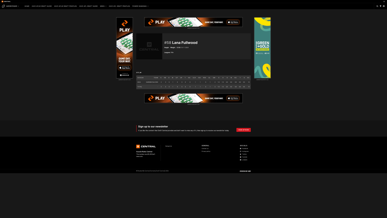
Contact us (205, 148)
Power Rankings (139, 6)
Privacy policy (206, 151)
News (102, 6)
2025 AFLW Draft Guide (42, 6)
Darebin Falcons (152, 82)
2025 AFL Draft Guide (88, 6)
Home (27, 6)
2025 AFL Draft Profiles (119, 6)
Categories (168, 146)
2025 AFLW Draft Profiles (65, 6)
